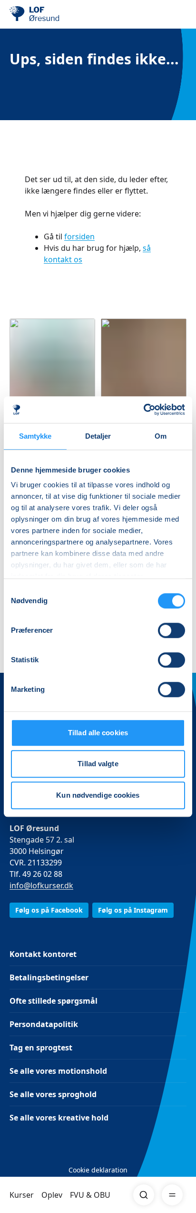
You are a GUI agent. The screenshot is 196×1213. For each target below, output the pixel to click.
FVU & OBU (90, 1195)
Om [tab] (161, 436)
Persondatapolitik (44, 1024)
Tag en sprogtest (41, 1047)
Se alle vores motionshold (58, 1071)
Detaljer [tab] (98, 436)
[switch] (171, 630)
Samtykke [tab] (35, 436)
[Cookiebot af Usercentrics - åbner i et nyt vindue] (143, 409)
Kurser (22, 1195)
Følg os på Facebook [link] (49, 910)
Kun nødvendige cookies (97, 795)
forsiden (79, 236)
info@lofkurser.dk (41, 885)
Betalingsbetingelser (49, 977)
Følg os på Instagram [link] (133, 910)
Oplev (51, 1195)
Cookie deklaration (98, 1169)
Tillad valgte (98, 764)
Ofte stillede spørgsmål (54, 1001)
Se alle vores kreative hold (59, 1117)
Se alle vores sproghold (53, 1094)
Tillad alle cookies (98, 733)
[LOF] (58, 14)
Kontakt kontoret (43, 954)
